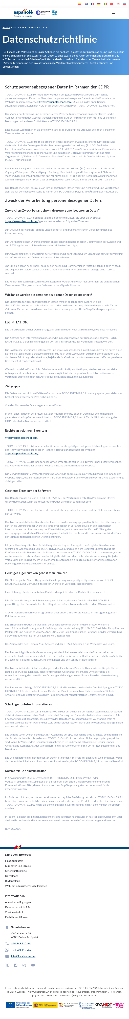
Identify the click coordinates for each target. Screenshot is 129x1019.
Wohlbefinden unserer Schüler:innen (26, 885)
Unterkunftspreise (16, 870)
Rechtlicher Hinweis (17, 917)
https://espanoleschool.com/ (56, 101)
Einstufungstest (14, 860)
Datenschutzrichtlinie (17, 907)
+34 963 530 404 (21, 943)
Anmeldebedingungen (18, 902)
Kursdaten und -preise (18, 865)
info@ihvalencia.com (23, 956)
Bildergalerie (12, 880)
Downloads (11, 875)
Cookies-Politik (14, 912)
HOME (6, 27)
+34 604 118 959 (21, 949)
